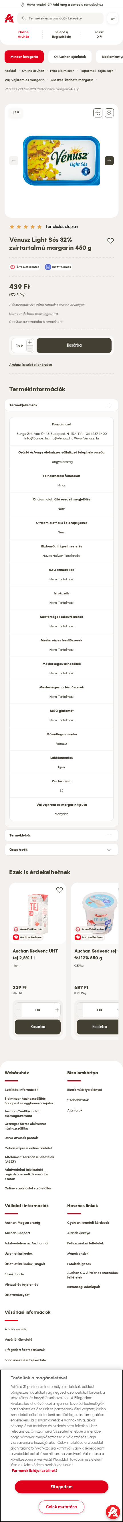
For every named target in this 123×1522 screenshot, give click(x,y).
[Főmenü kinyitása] (112, 18)
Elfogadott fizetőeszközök (25, 1350)
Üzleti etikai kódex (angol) (25, 1264)
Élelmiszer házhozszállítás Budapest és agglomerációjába (29, 1101)
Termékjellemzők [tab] (23, 405)
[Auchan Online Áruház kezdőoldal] (9, 18)
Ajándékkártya (78, 1233)
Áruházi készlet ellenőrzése (30, 365)
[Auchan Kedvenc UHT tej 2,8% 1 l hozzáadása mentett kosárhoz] (59, 889)
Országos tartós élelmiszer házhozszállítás (25, 1126)
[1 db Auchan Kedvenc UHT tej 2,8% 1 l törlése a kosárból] (18, 1010)
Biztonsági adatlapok (83, 1287)
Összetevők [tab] (18, 850)
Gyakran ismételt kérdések (88, 1223)
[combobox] (60, 18)
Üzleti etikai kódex (19, 1254)
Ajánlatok (74, 1110)
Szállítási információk (21, 1090)
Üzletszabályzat (17, 1295)
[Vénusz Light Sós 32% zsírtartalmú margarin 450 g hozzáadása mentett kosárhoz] (110, 240)
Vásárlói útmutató (18, 1340)
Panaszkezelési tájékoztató (25, 1360)
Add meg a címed (66, 5)
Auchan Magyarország (22, 1223)
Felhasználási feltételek (85, 1243)
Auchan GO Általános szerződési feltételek (92, 1275)
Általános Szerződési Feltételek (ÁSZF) (29, 1159)
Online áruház (33, 71)
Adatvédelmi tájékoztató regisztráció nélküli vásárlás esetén (26, 1174)
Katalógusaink (15, 1329)
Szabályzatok (78, 1100)
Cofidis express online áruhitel (28, 1148)
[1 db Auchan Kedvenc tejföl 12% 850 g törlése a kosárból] (80, 1010)
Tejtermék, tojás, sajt (96, 71)
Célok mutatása (61, 1506)
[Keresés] (24, 18)
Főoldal (10, 71)
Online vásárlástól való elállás (28, 1188)
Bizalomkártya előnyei (84, 1090)
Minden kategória (24, 57)
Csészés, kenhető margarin (72, 80)
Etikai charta (14, 1274)
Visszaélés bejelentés (21, 1285)
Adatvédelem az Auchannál (26, 1243)
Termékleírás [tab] (20, 835)
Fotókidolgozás (79, 1264)
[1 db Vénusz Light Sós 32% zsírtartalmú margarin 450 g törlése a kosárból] (29, 348)
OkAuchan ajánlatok (70, 57)
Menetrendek (77, 1254)
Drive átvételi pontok (21, 1138)
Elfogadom (61, 1486)
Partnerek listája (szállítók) (34, 1470)
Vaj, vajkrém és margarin (25, 80)
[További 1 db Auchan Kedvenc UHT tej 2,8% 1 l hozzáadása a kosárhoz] (57, 1010)
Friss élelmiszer (62, 71)
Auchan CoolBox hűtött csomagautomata (23, 1113)
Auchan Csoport (17, 1233)
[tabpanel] (61, 617)
